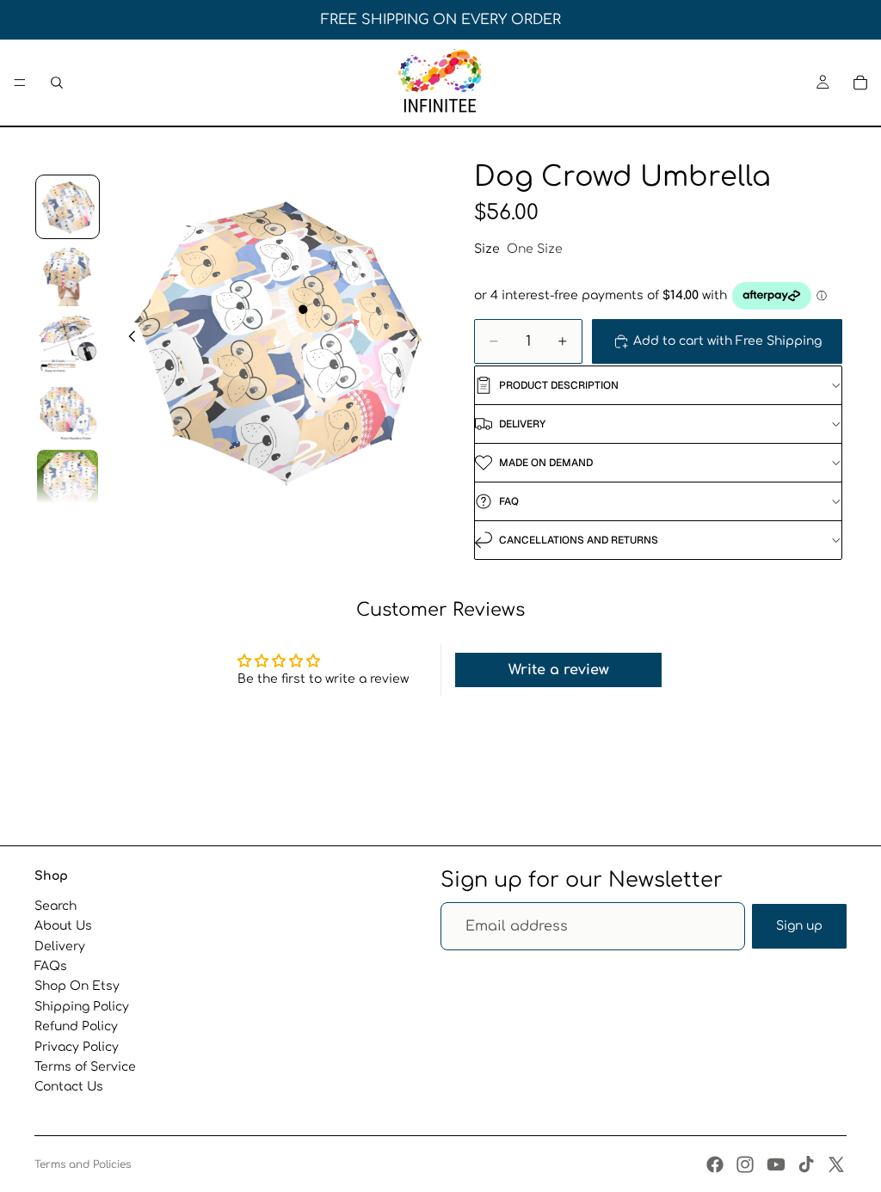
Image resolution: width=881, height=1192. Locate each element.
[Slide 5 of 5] (68, 481)
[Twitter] (836, 1164)
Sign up (799, 925)
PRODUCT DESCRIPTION (559, 385)
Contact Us (68, 1087)
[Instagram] (745, 1164)
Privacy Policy (76, 1047)
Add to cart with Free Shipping (727, 341)
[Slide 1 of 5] (68, 207)
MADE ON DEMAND (546, 463)
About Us (63, 925)
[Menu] (20, 82)
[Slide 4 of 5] (68, 413)
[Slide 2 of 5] (68, 275)
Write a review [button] (558, 670)
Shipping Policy (81, 1006)
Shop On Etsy (77, 986)
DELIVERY (522, 424)
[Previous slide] (127, 339)
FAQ (509, 501)
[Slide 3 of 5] (68, 344)
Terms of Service (85, 1066)
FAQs (50, 966)
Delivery (59, 946)
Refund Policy (76, 1026)
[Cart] (860, 82)
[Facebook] (715, 1164)
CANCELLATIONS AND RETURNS (578, 540)
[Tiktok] (806, 1164)
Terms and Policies (82, 1164)
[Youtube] (776, 1164)
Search (55, 906)
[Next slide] (418, 339)
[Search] (57, 82)
